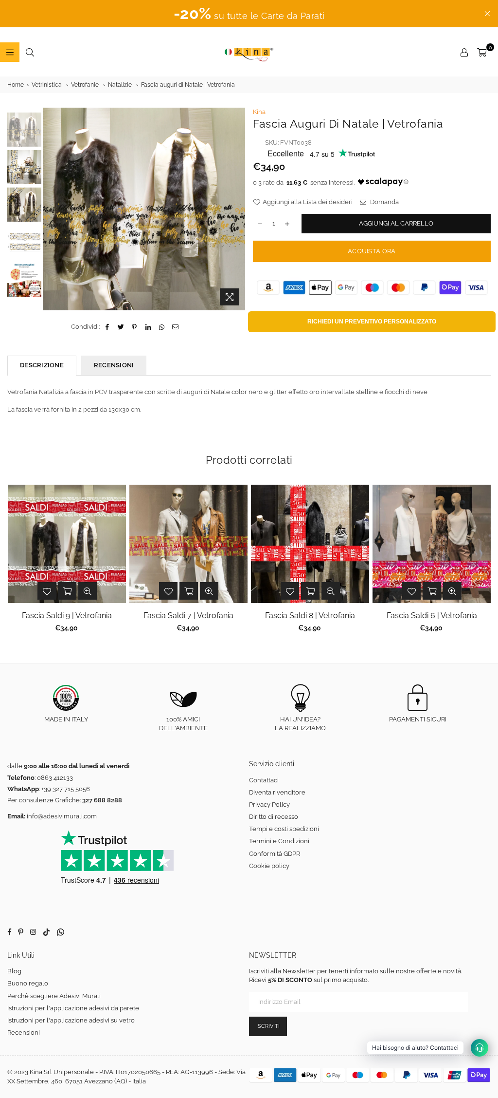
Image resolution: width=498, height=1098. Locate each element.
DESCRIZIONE (42, 365)
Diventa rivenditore (277, 792)
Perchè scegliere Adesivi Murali (54, 996)
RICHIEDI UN (371, 321)
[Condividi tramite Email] (175, 326)
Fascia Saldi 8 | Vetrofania (310, 615)
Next (238, 204)
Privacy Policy (269, 804)
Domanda (384, 202)
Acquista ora (371, 251)
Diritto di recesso (273, 816)
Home (15, 84)
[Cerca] (29, 52)
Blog (14, 971)
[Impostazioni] (464, 52)
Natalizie (120, 84)
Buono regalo (27, 983)
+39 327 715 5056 (65, 789)
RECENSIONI (114, 365)
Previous (51, 209)
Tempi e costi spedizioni (284, 829)
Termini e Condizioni (279, 841)
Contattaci (264, 780)
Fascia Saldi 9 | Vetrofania (67, 615)
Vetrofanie (85, 84)
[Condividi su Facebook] (107, 326)
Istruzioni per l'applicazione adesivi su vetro (71, 1020)
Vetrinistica (47, 84)
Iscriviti (268, 1026)
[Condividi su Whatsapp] (161, 326)
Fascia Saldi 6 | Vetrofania (432, 615)
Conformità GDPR (274, 853)
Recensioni (23, 1032)
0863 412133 (55, 777)
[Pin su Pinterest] (134, 326)
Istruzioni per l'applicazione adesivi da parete (73, 1008)
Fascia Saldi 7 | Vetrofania (188, 615)
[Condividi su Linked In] (148, 326)
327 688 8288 (102, 800)
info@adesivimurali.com (62, 816)
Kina (259, 111)
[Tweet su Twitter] (120, 326)
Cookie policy (269, 866)
